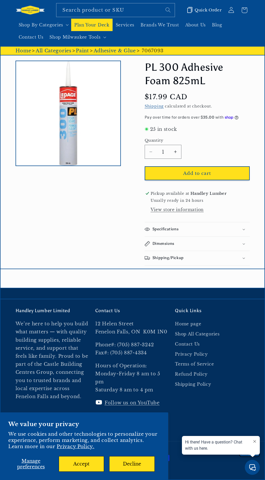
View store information (177, 209)
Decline (132, 464)
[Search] (168, 10)
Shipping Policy (193, 384)
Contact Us (187, 344)
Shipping (154, 106)
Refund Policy (191, 374)
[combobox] (115, 10)
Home (23, 51)
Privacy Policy (191, 354)
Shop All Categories (197, 333)
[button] (43, 25)
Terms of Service (194, 364)
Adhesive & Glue (115, 51)
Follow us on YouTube (132, 403)
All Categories (53, 51)
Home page (188, 323)
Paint (82, 51)
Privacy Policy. (75, 446)
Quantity (154, 140)
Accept (81, 464)
